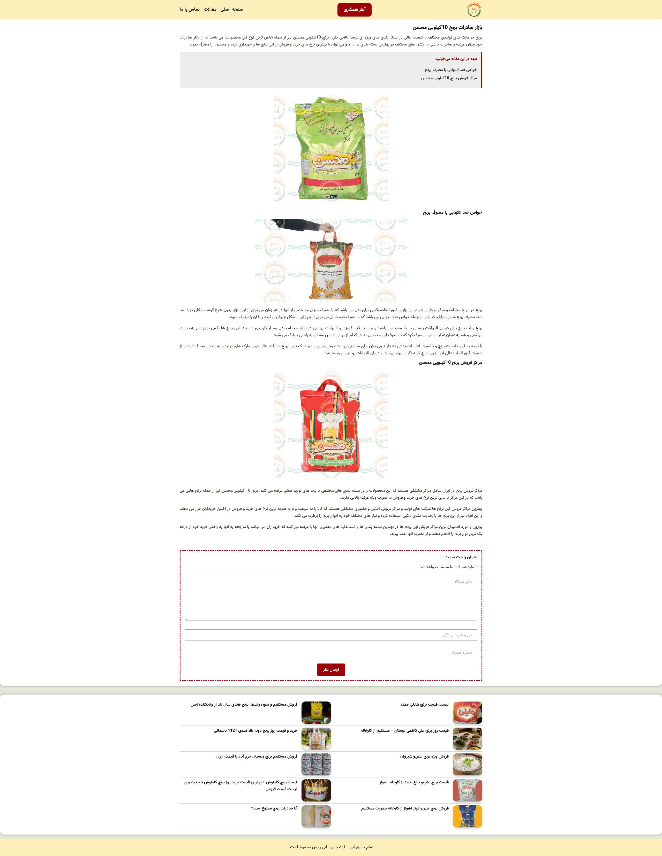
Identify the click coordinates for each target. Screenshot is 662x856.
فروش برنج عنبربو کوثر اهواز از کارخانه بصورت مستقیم (405, 808)
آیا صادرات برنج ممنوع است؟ (274, 808)
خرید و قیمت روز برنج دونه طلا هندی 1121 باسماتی (255, 731)
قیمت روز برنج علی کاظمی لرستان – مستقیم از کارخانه (405, 731)
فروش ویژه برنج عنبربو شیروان (424, 756)
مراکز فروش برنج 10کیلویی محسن (449, 78)
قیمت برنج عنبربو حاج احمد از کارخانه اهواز (414, 782)
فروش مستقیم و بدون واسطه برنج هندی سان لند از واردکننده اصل (244, 704)
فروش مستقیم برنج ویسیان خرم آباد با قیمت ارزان (256, 756)
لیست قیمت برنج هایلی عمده (425, 704)
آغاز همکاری (354, 9)
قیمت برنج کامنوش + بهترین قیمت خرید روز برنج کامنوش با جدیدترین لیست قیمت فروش (240, 785)
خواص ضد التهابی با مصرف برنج (451, 70)
